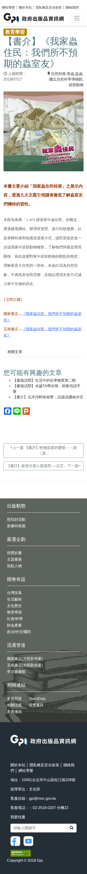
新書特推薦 (16, 526)
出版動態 (16, 505)
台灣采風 (14, 593)
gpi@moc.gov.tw (42, 798)
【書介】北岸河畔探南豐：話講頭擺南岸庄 (48, 397)
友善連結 (14, 712)
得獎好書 (14, 553)
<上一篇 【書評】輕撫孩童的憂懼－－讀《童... (43, 450)
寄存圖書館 (16, 672)
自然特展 (58, 74)
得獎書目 (36, 705)
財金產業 (14, 625)
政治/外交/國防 (19, 632)
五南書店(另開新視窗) (25, 665)
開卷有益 (16, 579)
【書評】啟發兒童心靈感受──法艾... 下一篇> (43, 466)
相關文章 (14, 352)
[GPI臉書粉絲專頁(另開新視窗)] (16, 841)
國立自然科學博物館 (66, 79)
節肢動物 (76, 85)
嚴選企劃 (16, 539)
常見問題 (14, 699)
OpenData (37, 699)
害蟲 (70, 74)
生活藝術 (14, 599)
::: (11, 732)
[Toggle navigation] (76, 18)
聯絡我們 (72, 7)
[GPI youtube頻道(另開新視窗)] (29, 841)
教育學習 (14, 612)
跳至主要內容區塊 (13, 2)
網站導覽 (8, 7)
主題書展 (14, 559)
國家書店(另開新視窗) (25, 659)
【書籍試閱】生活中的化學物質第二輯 (44, 380)
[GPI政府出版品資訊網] (34, 18)
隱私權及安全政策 (49, 7)
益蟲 (79, 74)
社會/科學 (15, 619)
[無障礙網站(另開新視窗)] (20, 853)
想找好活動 (16, 519)
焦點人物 (14, 566)
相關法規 (14, 705)
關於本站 (25, 7)
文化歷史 (14, 606)
